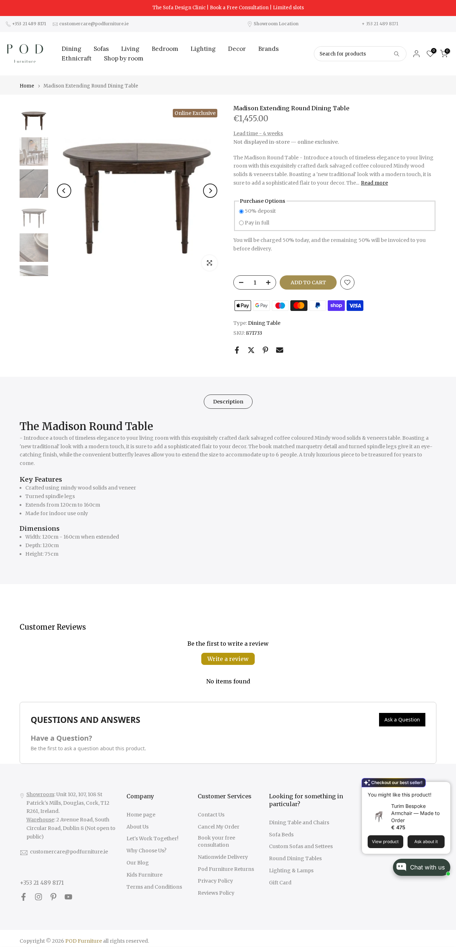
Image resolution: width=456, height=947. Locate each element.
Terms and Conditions (154, 887)
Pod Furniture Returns (226, 869)
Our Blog (137, 862)
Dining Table (264, 323)
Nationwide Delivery (223, 857)
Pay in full (257, 222)
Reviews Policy (216, 893)
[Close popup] (442, 788)
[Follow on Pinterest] (53, 897)
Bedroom (165, 49)
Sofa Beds (281, 834)
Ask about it (426, 841)
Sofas (101, 49)
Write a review (228, 658)
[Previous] (64, 191)
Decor (237, 49)
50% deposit (260, 211)
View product (385, 841)
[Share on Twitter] (251, 350)
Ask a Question (402, 719)
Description (228, 401)
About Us (137, 827)
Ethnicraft (77, 58)
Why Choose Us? (146, 850)
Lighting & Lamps (291, 870)
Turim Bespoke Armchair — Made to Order (415, 813)
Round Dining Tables (295, 858)
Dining (71, 49)
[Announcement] (228, 8)
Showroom (40, 794)
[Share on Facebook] (236, 350)
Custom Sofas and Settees (301, 846)
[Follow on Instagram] (38, 897)
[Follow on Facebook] (23, 897)
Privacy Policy (215, 881)
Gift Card (280, 882)
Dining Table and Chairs (299, 822)
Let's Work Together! (152, 838)
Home (27, 86)
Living (130, 49)
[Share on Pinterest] (265, 350)
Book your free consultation (216, 841)
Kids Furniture (144, 875)
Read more (374, 183)
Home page (140, 814)
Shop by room (123, 58)
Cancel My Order (218, 827)
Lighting (203, 49)
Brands (268, 49)
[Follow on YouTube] (68, 897)
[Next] (210, 191)
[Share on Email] (279, 350)
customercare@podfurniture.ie (69, 851)
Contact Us (211, 814)
